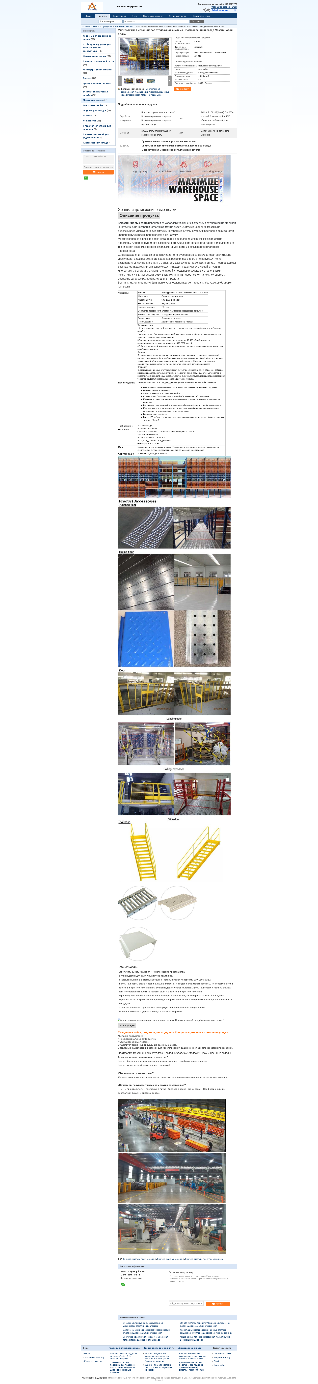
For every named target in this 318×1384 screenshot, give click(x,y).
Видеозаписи (119, 16)
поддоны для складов (94, 110)
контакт (100, 172)
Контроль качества (177, 16)
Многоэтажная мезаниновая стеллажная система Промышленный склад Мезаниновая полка (145, 92)
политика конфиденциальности (97, 1378)
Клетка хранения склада (95, 143)
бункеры (87, 78)
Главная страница (90, 26)
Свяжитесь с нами (201, 16)
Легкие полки (89, 121)
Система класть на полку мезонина (139, 1259)
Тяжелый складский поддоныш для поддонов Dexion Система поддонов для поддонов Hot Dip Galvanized (122, 1367)
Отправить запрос (220, 7)
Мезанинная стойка (124, 26)
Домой (88, 16)
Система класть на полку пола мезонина (204, 1259)
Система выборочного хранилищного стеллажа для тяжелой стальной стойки (193, 1356)
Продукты (102, 16)
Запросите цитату (222, 1357)
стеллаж (87, 116)
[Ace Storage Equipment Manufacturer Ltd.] (88, 180)
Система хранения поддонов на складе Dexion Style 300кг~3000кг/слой (123, 1356)
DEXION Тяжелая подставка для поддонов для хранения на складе (158, 1367)
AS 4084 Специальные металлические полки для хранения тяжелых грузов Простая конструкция (157, 1357)
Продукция (107, 26)
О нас (134, 16)
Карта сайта (219, 1365)
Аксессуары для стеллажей (97, 70)
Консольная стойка (93, 105)
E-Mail (216, 1361)
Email (234, 7)
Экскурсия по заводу (153, 16)
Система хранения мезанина (170, 1259)
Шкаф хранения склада (94, 56)
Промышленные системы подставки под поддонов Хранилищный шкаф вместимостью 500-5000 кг (191, 1366)
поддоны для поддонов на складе (127, 1348)
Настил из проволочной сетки (98, 61)
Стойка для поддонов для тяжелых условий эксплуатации (96, 47)
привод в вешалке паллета (96, 83)
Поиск (199, 21)
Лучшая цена (155, 95)
